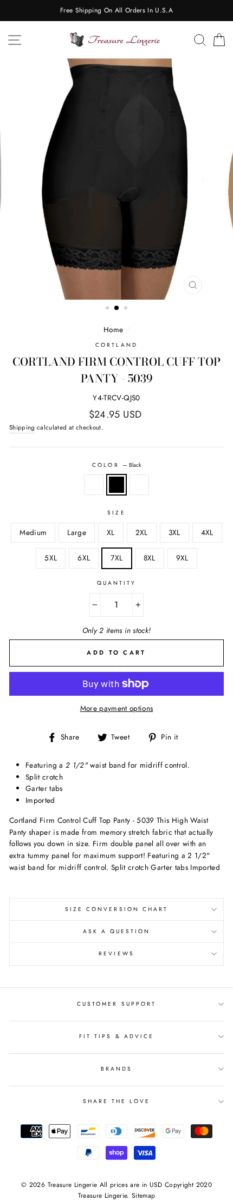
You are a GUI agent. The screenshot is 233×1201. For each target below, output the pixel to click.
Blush (139, 484)
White (94, 484)
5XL (50, 557)
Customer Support (116, 1004)
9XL (182, 557)
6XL (83, 557)
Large (76, 532)
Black (116, 484)
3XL (174, 532)
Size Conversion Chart (116, 909)
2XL (141, 532)
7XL (116, 557)
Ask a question (117, 931)
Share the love (117, 1101)
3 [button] (127, 309)
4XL (207, 532)
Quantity (116, 583)
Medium (33, 532)
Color (116, 465)
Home (113, 329)
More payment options (116, 708)
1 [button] (108, 309)
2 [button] (117, 308)
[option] (116, 10)
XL (111, 532)
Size (116, 513)
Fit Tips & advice (116, 1036)
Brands (116, 1069)
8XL (150, 557)
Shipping (22, 427)
